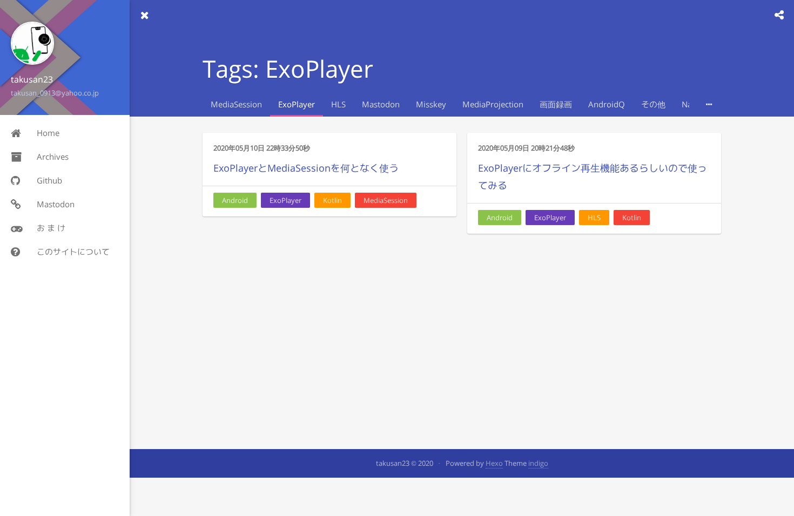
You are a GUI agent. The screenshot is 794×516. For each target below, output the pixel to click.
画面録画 (556, 104)
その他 (653, 104)
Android (235, 200)
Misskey (431, 104)
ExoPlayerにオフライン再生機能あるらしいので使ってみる (592, 176)
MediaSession (236, 104)
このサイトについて (73, 251)
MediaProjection (492, 104)
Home (48, 133)
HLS (338, 104)
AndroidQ (606, 104)
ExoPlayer (296, 104)
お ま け (51, 228)
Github (49, 180)
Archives (53, 156)
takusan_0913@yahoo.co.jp (55, 93)
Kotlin (332, 200)
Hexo (494, 463)
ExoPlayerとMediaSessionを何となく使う (306, 168)
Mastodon (56, 204)
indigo (538, 463)
